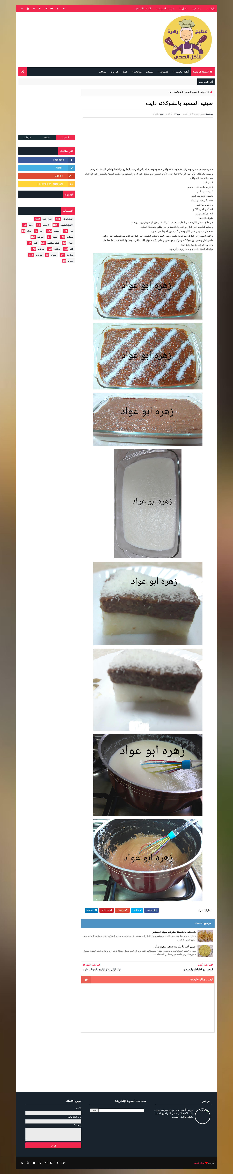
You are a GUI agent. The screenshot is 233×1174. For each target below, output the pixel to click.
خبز (41, 231)
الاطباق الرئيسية (67, 225)
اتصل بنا (183, 8)
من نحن (197, 8)
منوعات (102, 71)
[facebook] (57, 8)
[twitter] (63, 8)
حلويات (203, 92)
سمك (55, 237)
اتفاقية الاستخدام (142, 8)
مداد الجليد (199, 1163)
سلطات (150, 71)
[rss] (39, 8)
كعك (35, 243)
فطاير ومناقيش (53, 243)
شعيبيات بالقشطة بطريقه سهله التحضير (174, 931)
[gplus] (51, 8)
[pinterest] (21, 8)
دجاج (29, 231)
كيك (71, 249)
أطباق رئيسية (182, 71)
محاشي (57, 249)
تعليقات (28, 137)
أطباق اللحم (47, 219)
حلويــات (164, 71)
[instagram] (45, 8)
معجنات (138, 71)
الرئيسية (210, 8)
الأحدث (65, 137)
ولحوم (70, 261)
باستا (125, 71)
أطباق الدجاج (68, 219)
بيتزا (71, 231)
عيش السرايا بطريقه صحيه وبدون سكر (175, 946)
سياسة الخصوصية (165, 8)
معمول (53, 255)
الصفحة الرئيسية (201, 71)
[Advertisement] (80, 40)
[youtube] (27, 8)
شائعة (47, 137)
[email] (33, 8)
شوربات (115, 71)
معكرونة (70, 255)
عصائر (70, 243)
